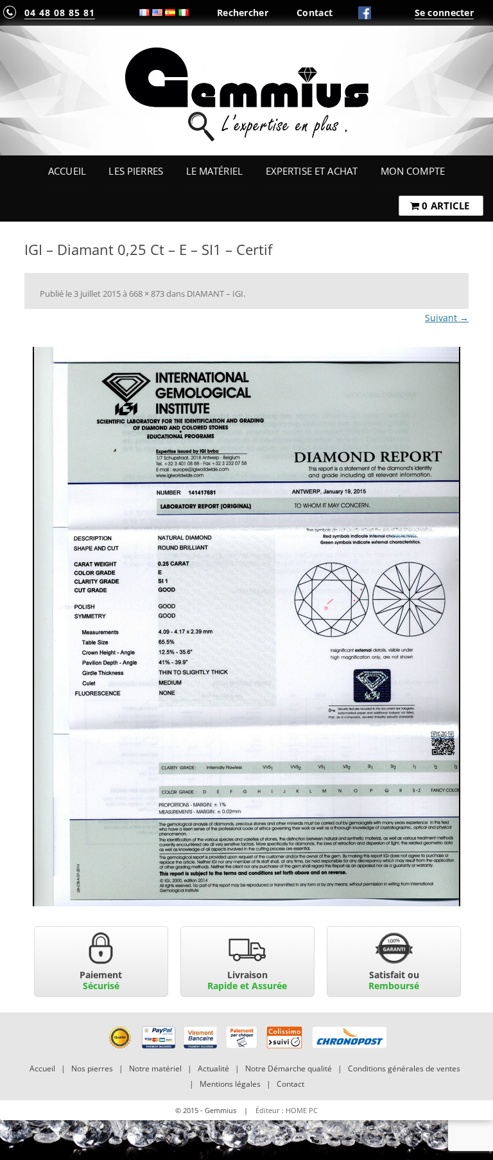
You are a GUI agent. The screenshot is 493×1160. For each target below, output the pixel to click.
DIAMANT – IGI (215, 293)
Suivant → (447, 318)
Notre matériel (155, 1068)
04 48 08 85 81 (59, 12)
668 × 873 (146, 293)
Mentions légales (230, 1083)
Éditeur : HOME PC (286, 1110)
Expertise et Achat (312, 170)
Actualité (213, 1068)
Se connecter (444, 12)
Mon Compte (413, 170)
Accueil (67, 170)
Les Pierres (135, 170)
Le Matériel (214, 170)
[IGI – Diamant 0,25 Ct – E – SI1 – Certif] (246, 626)
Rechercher (242, 12)
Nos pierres (92, 1068)
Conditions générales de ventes (404, 1068)
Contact (315, 12)
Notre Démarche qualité (288, 1068)
